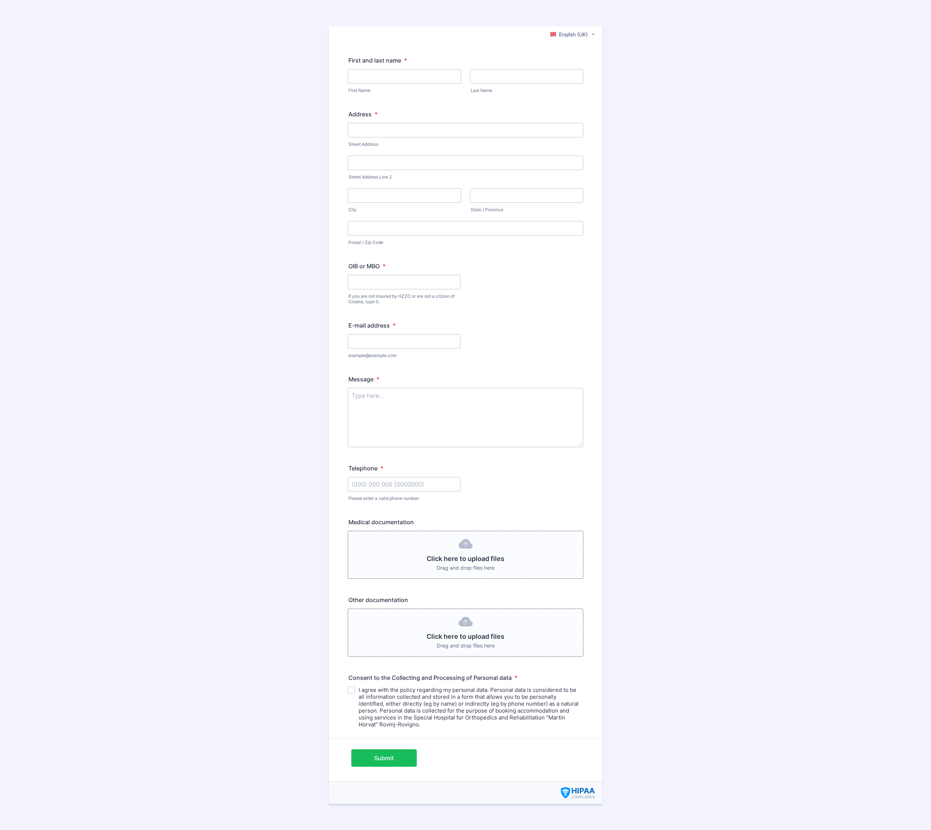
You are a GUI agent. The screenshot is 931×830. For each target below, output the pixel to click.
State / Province (487, 209)
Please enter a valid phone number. (383, 498)
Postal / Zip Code (365, 242)
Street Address (363, 144)
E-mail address (372, 325)
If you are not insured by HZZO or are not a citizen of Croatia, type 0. (401, 298)
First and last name (377, 60)
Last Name (481, 90)
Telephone (365, 468)
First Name (359, 90)
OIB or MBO (366, 266)
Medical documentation (381, 522)
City (352, 209)
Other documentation (378, 600)
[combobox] (573, 34)
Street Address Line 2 (370, 177)
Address (362, 114)
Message (363, 379)
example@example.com (372, 355)
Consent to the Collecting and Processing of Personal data (433, 677)
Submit (384, 758)
